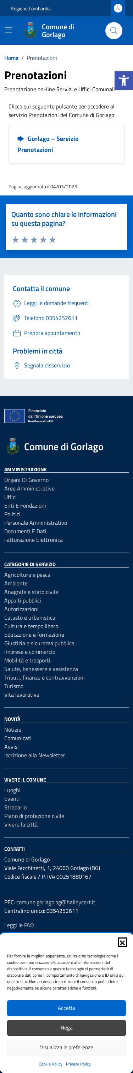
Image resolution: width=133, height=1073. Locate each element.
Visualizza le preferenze (66, 1047)
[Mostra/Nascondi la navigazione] (8, 30)
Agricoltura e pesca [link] (27, 574)
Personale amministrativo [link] (35, 522)
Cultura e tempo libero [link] (31, 626)
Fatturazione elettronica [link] (33, 539)
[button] (122, 942)
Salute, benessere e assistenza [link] (41, 669)
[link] (124, 80)
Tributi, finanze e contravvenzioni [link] (44, 677)
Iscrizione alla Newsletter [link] (34, 755)
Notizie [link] (12, 729)
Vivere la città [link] (21, 824)
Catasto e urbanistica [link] (29, 617)
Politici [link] (12, 514)
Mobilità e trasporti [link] (27, 660)
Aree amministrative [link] (29, 488)
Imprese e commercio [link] (29, 651)
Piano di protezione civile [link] (34, 816)
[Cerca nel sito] (113, 30)
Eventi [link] (12, 798)
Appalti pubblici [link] (22, 600)
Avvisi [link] (11, 746)
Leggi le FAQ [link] (19, 925)
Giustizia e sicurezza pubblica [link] (39, 643)
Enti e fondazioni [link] (25, 505)
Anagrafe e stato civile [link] (31, 592)
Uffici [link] (10, 497)
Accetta (66, 1008)
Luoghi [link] (12, 790)
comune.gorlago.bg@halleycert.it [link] (55, 902)
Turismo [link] (13, 686)
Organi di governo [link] (26, 480)
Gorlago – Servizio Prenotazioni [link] (48, 144)
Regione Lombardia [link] (31, 8)
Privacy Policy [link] (78, 1064)
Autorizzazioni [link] (21, 609)
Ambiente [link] (16, 583)
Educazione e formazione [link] (34, 634)
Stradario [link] (15, 807)
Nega (67, 1027)
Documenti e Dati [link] (25, 531)
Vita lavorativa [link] (21, 694)
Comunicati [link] (18, 738)
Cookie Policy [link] (50, 1064)
